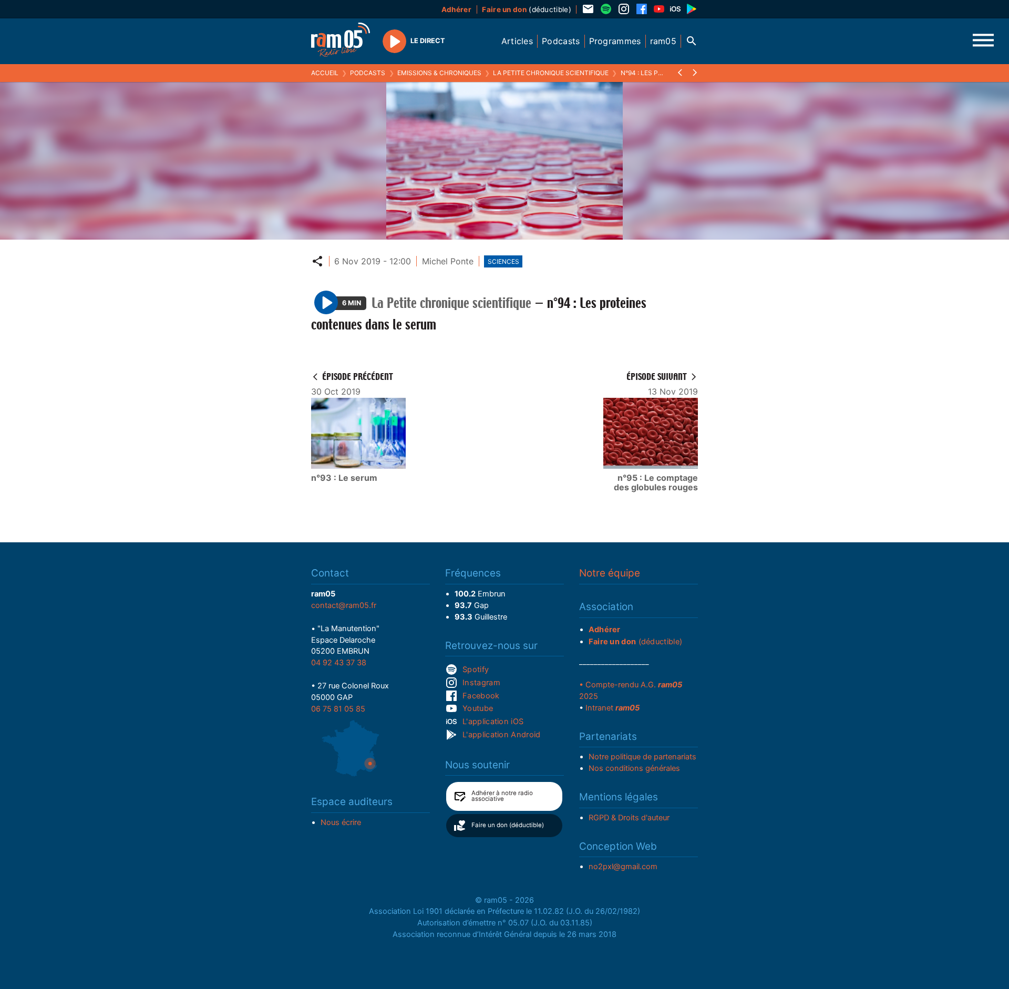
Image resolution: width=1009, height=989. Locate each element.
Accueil (324, 73)
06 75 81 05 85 (338, 709)
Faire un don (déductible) (507, 825)
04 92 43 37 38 (338, 662)
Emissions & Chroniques (439, 73)
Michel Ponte (447, 261)
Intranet (612, 708)
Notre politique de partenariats (642, 756)
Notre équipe (609, 573)
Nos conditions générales (634, 768)
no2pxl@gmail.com (623, 866)
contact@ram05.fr (343, 605)
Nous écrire (341, 822)
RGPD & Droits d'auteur (629, 817)
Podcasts (367, 73)
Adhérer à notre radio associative (502, 796)
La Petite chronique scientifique (551, 73)
